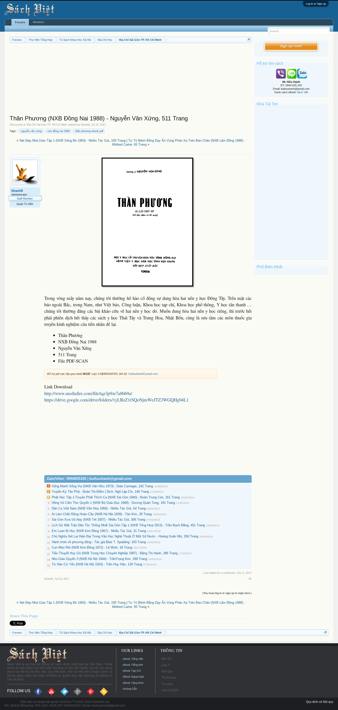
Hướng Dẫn (130, 688)
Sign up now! (291, 46)
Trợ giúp (167, 684)
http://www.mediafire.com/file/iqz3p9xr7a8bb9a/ (88, 393)
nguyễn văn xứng (31, 131)
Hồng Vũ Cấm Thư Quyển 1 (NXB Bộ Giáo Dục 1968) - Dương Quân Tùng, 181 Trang (113, 503)
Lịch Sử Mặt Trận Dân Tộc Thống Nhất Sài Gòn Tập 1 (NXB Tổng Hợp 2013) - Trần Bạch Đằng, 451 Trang (128, 525)
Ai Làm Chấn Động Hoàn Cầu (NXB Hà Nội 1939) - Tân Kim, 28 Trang (102, 514)
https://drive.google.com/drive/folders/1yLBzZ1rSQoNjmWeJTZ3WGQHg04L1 (116, 400)
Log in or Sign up (316, 3)
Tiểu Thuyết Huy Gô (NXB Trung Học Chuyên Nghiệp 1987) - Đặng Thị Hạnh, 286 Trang (114, 553)
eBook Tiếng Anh (133, 664)
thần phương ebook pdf (89, 131)
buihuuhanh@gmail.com (143, 374)
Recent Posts (41, 28)
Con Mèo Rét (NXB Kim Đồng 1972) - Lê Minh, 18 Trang (92, 547)
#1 (250, 578)
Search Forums (18, 28)
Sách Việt (302, 92)
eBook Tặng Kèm (133, 682)
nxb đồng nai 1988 (59, 131)
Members (38, 22)
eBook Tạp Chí (132, 670)
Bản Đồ (167, 659)
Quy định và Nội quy (319, 702)
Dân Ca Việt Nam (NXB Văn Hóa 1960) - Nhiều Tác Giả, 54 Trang (99, 508)
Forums (20, 22)
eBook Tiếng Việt (133, 658)
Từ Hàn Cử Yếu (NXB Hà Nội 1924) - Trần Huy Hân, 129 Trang (97, 564)
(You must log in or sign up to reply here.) (227, 593)
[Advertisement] (131, 80)
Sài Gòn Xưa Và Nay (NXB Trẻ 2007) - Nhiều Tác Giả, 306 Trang (98, 519)
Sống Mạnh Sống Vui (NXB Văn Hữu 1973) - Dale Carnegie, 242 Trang (102, 486)
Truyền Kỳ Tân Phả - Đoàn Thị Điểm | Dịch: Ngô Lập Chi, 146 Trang (100, 491)
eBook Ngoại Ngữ (133, 676)
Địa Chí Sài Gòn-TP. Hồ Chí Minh (47, 124)
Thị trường (169, 677)
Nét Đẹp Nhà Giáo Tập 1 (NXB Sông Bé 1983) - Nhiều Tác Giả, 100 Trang (72, 140)
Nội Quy (167, 671)
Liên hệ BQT (170, 690)
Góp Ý (166, 665)
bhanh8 (85, 124)
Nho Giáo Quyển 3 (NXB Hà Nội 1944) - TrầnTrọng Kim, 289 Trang (99, 559)
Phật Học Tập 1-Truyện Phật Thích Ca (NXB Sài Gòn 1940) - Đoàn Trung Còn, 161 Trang (116, 497)
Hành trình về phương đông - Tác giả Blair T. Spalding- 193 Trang (99, 542)
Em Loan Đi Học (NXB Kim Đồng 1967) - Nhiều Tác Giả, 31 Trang (99, 531)
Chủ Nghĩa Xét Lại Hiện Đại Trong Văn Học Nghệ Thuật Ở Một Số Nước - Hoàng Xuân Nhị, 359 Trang (125, 536)
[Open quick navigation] (248, 39)
